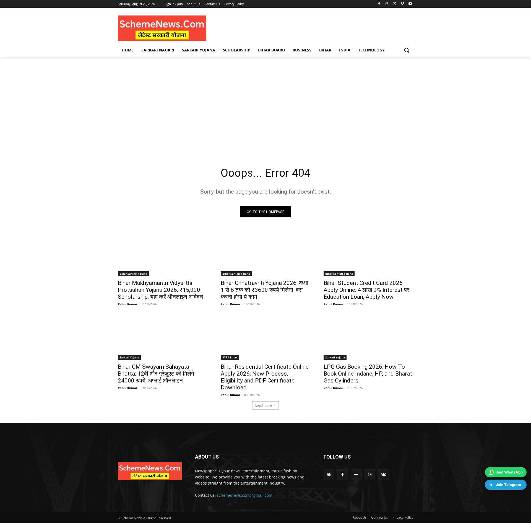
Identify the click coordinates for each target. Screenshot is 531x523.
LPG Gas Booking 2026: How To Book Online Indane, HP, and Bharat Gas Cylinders (368, 373)
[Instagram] (387, 4)
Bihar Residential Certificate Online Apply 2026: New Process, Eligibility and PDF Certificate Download (265, 377)
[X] (395, 4)
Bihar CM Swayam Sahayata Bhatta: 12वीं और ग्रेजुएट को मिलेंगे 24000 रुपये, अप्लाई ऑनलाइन (156, 373)
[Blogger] (329, 474)
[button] (406, 50)
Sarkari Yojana (129, 357)
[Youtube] (410, 4)
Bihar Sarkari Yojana (133, 273)
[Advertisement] (265, 108)
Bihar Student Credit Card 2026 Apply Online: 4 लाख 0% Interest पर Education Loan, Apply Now (366, 290)
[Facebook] (379, 4)
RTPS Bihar (229, 357)
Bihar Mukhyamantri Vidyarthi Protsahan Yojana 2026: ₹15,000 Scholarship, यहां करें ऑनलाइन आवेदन (160, 290)
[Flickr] (356, 474)
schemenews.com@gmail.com (244, 495)
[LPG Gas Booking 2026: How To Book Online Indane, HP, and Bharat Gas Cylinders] (368, 337)
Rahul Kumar (127, 304)
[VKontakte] (383, 474)
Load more (263, 405)
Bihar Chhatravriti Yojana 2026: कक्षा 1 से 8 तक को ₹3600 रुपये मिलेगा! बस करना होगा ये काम (264, 290)
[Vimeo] (402, 4)
